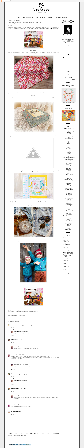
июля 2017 (65, 247)
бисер (68, 134)
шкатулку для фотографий (30, 97)
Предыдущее (56, 433)
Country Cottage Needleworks (68, 215)
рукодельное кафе (68, 188)
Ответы (13, 329)
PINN (68, 225)
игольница (68, 148)
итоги (68, 151)
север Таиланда (68, 194)
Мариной (15, 28)
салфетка (68, 190)
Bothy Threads (68, 213)
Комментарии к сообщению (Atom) (20, 435)
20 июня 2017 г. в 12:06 (17, 411)
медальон (68, 164)
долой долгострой (68, 144)
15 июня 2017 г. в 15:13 (24, 364)
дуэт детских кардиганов (38, 238)
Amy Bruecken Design (68, 210)
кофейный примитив (68, 159)
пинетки (68, 175)
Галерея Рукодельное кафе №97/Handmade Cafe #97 (68, 250)
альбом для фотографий (68, 131)
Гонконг (68, 142)
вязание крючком (68, 141)
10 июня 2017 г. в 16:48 (17, 324)
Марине (19, 307)
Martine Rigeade (68, 223)
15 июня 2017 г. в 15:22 (24, 395)
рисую (68, 184)
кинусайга (68, 153)
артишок (68, 132)
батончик (68, 133)
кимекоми (68, 152)
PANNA (68, 224)
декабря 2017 (66, 240)
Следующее (10, 433)
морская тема (68, 168)
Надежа (12, 404)
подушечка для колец (68, 179)
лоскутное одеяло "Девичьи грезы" (38, 52)
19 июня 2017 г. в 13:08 (18, 404)
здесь (51, 28)
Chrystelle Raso (68, 214)
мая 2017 (65, 260)
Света (12, 411)
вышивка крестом (68, 138)
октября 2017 (66, 243)
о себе (68, 170)
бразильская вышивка (68, 136)
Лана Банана (13, 354)
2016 (64, 268)
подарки (68, 178)
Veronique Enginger (68, 229)
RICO (68, 228)
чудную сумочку (25, 201)
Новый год (68, 169)
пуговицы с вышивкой (68, 180)
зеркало (68, 147)
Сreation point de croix (68, 198)
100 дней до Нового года (68, 128)
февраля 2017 (66, 264)
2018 (64, 237)
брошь (68, 137)
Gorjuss (68, 219)
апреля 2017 (66, 262)
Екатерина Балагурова (15, 388)
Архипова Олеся (14, 373)
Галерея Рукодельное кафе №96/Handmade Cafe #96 (68, 253)
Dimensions (68, 218)
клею (68, 154)
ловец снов (68, 160)
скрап (68, 195)
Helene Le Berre (68, 220)
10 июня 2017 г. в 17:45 (18, 339)
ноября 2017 (66, 241)
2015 (64, 269)
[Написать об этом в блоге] (20, 315)
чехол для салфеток (68, 204)
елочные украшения (68, 146)
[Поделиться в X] (22, 315)
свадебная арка (68, 193)
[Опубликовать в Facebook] (23, 315)
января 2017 (66, 266)
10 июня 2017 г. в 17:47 (20, 354)
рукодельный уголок (68, 189)
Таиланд (68, 199)
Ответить (12, 327)
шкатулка (68, 205)
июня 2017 (65, 248)
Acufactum (68, 209)
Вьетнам (68, 139)
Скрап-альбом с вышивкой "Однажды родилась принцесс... (68, 255)
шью (68, 208)
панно (68, 173)
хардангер (68, 203)
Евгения (12, 339)
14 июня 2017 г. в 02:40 (23, 388)
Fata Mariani (16, 331)
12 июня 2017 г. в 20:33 (21, 373)
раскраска (68, 183)
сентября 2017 (66, 244)
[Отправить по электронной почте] (19, 315)
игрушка (68, 149)
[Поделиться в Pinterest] (24, 315)
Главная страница (33, 433)
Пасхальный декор (68, 174)
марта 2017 (66, 263)
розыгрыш (68, 185)
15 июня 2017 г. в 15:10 (24, 331)
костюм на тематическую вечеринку (69, 157)
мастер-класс (68, 163)
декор (68, 143)
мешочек (68, 165)
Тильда (68, 200)
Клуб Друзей (68, 156)
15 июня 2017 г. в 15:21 (24, 380)
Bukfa (12, 324)
